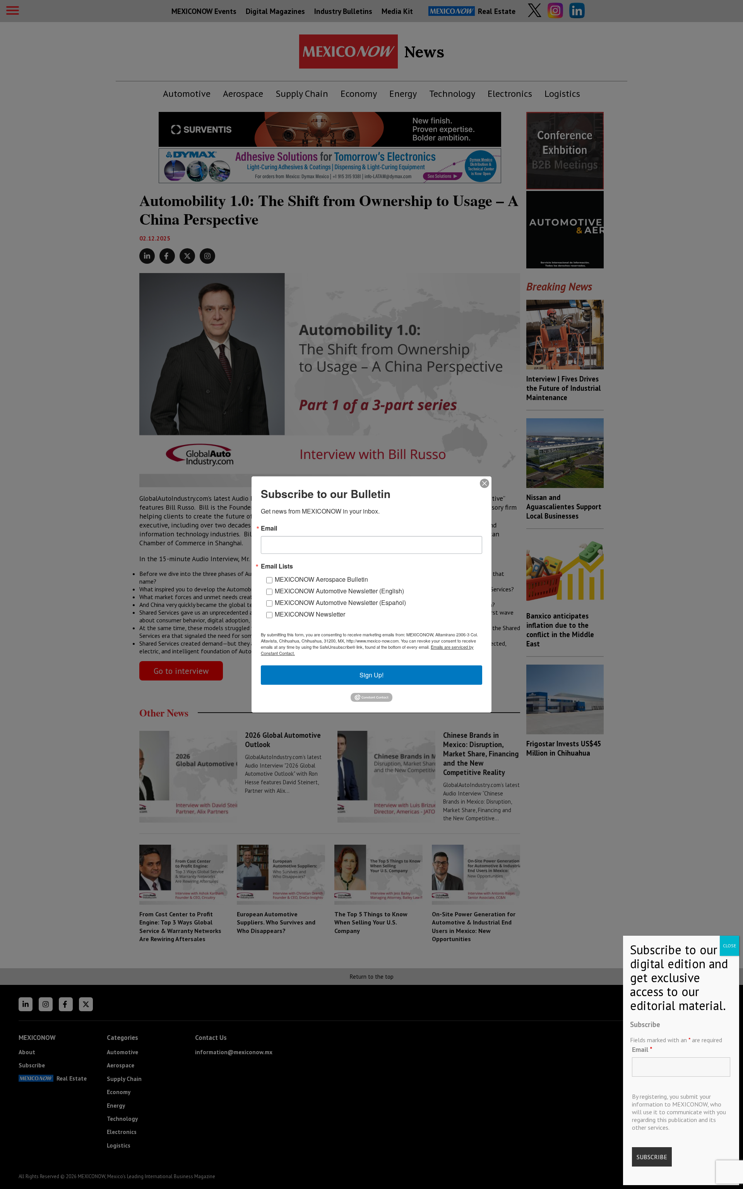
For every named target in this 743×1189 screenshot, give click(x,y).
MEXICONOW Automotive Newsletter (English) (339, 590)
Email (642, 1049)
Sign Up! (371, 674)
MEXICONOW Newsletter (310, 614)
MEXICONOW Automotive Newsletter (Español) (340, 602)
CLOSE (729, 945)
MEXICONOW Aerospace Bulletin (321, 579)
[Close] (484, 483)
